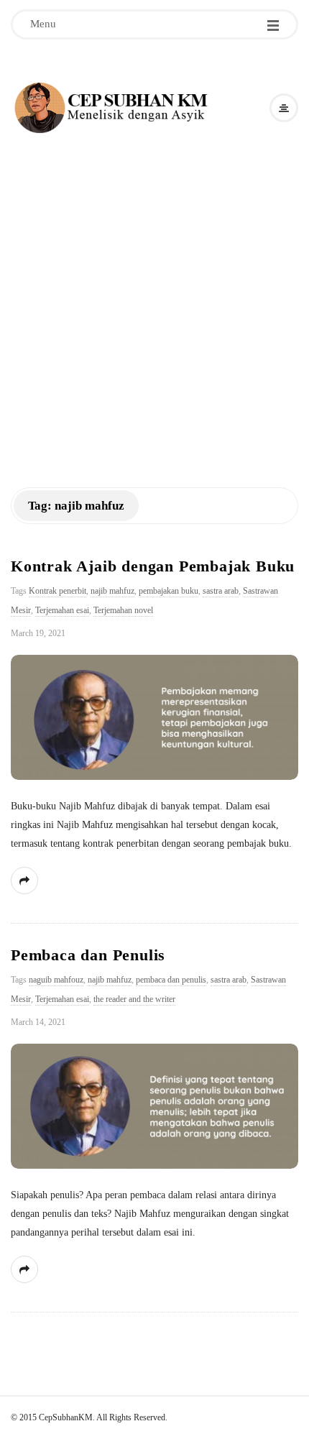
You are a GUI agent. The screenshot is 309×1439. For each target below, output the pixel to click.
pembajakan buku (168, 591)
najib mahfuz (112, 591)
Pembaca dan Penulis (88, 955)
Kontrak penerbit (57, 591)
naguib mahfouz (56, 980)
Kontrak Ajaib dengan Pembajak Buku (153, 566)
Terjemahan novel (123, 610)
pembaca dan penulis (171, 980)
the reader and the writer (134, 999)
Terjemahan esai (62, 610)
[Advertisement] (154, 298)
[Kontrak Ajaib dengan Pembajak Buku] (154, 717)
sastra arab (221, 591)
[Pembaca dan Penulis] (154, 1106)
